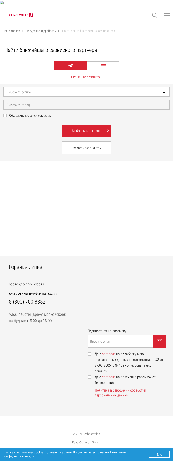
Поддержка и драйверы (41, 31)
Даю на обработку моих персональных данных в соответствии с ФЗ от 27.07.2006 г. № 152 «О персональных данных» (129, 362)
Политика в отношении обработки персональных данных (120, 392)
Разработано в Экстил (86, 442)
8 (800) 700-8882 (27, 301)
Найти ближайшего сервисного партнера (88, 31)
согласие (108, 354)
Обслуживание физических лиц (30, 116)
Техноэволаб (11, 31)
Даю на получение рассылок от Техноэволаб (125, 380)
